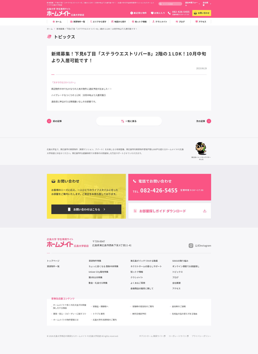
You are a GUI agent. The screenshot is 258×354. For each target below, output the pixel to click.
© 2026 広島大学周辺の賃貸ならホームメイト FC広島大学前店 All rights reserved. (82, 336)
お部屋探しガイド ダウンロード (162, 210)
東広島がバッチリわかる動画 (144, 260)
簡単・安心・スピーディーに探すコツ (69, 313)
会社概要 (205, 3)
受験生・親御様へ (100, 306)
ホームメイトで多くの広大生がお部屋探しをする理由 (69, 306)
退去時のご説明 (179, 306)
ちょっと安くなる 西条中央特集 (103, 266)
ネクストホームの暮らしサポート (146, 266)
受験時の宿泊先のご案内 (143, 306)
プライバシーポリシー (201, 336)
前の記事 (57, 121)
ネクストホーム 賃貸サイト (151, 336)
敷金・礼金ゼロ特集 (98, 282)
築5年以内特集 (95, 277)
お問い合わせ (203, 13)
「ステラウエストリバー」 (63, 82)
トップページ (53, 260)
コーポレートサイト (177, 336)
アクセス (176, 288)
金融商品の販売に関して (141, 288)
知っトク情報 (136, 271)
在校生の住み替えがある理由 (184, 313)
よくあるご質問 (137, 282)
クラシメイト (136, 277)
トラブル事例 (99, 313)
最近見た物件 (140, 12)
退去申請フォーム (191, 3)
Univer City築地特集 (98, 271)
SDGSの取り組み (180, 260)
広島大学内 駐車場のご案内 (105, 319)
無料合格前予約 (139, 313)
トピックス (177, 271)
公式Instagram (203, 245)
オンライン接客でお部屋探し (185, 266)
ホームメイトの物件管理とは (66, 319)
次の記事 (200, 121)
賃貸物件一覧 (53, 266)
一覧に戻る (131, 121)
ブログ (175, 277)
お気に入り (159, 12)
